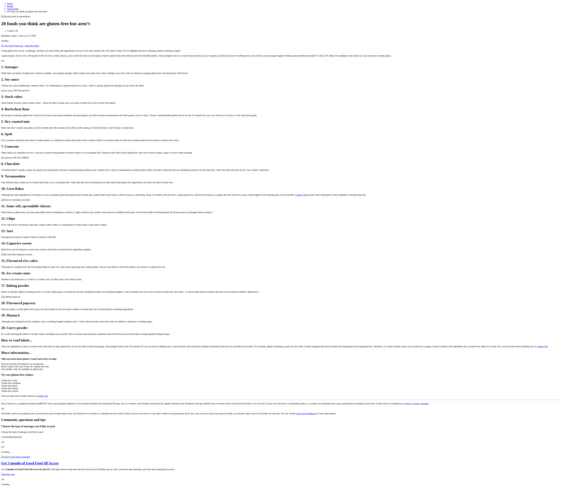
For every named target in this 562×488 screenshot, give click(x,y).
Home (10, 3)
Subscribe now (8, 474)
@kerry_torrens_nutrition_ (417, 403)
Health (10, 6)
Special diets (13, 9)
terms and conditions (306, 413)
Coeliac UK (300, 195)
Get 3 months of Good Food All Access (30, 463)
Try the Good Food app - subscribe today (20, 46)
